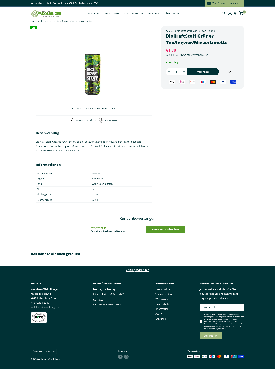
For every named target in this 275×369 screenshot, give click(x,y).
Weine (92, 13)
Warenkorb (203, 71)
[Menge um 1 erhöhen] (184, 71)
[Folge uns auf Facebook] (120, 357)
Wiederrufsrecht (164, 299)
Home (34, 21)
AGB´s (158, 313)
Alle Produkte (46, 21)
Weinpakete (112, 13)
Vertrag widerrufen (137, 270)
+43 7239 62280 (40, 302)
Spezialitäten (131, 13)
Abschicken (210, 335)
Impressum (161, 308)
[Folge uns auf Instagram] (126, 357)
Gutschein (160, 318)
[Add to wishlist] (229, 71)
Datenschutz (162, 303)
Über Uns (170, 13)
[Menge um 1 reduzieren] (169, 71)
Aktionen (153, 13)
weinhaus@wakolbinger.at (45, 307)
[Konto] (230, 13)
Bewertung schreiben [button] (165, 229)
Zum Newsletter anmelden (226, 3)
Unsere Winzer (163, 289)
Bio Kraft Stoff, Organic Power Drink (196, 31)
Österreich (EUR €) (41, 351)
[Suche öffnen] (224, 13)
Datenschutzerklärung (212, 324)
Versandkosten (200, 54)
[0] (241, 13)
